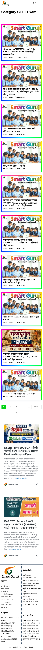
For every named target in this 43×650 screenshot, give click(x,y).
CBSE (3, 642)
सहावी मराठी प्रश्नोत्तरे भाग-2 (31, 628)
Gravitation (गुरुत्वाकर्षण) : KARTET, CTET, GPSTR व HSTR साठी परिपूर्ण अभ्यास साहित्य (19, 52)
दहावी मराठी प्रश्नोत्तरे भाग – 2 (31, 639)
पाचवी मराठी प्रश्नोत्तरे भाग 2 (31, 626)
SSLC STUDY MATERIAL (32, 583)
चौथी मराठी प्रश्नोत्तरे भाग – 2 (31, 623)
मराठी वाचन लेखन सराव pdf (31, 580)
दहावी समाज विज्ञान (6, 605)
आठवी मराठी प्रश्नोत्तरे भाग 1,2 (31, 634)
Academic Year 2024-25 (9, 639)
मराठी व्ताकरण (5, 589)
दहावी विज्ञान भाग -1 (7, 597)
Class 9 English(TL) (7, 631)
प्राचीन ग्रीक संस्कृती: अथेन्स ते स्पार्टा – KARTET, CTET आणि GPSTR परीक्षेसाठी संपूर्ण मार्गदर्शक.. (20, 242)
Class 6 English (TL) (8, 623)
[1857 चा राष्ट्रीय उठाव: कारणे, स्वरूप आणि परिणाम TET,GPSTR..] (21, 115)
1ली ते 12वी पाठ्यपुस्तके (30, 599)
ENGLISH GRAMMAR (31, 578)
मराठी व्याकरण (27, 575)
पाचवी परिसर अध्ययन (7, 594)
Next (36, 407)
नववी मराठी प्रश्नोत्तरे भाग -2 (31, 636)
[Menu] (40, 3)
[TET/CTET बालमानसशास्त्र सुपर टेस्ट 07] (21, 380)
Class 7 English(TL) (7, 626)
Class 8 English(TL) (7, 628)
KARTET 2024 (6, 636)
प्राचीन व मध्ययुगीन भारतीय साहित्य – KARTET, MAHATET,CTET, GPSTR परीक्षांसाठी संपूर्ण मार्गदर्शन (20, 356)
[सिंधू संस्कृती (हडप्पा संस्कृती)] (21, 152)
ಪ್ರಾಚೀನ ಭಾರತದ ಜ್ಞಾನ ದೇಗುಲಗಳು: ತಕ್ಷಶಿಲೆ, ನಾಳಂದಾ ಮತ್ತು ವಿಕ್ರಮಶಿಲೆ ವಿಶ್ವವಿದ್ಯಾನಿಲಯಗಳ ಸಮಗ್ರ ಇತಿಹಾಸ (21, 91)
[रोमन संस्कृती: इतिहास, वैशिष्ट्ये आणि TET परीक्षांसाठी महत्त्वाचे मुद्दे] (21, 266)
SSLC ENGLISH (7, 599)
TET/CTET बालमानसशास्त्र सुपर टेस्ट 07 (19, 394)
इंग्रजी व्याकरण (5, 586)
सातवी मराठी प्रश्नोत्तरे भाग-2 (31, 631)
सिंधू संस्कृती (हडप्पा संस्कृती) (14, 166)
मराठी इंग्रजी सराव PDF (30, 586)
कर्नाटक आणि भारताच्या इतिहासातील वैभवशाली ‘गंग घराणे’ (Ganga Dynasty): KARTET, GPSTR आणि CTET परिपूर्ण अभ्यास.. (20, 203)
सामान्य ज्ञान (4, 607)
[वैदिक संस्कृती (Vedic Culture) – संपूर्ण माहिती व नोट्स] (21, 304)
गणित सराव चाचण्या (6, 602)
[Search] (34, 3)
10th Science (5, 634)
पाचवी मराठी (4, 591)
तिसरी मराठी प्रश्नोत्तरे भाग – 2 (31, 620)
